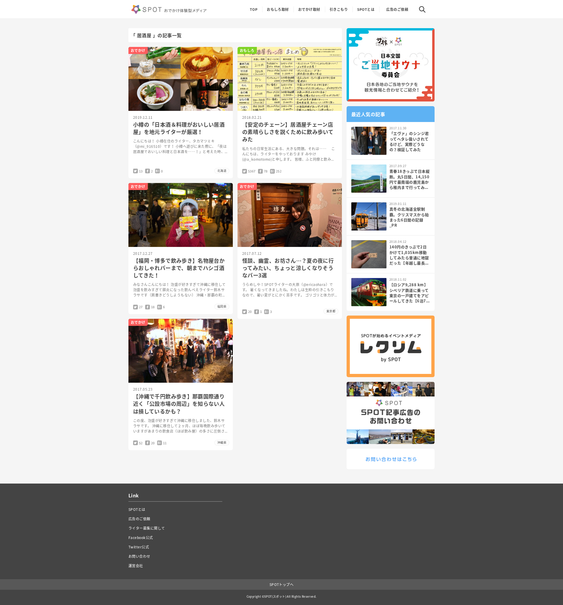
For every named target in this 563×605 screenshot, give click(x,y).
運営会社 (135, 565)
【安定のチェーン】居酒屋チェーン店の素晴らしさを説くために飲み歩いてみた (287, 132)
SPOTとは (365, 9)
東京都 (330, 311)
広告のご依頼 (397, 9)
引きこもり (339, 9)
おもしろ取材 (278, 9)
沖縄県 (221, 442)
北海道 (221, 170)
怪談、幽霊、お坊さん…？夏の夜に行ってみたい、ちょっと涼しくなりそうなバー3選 (288, 268)
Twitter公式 (138, 547)
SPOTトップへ (281, 584)
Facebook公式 (140, 537)
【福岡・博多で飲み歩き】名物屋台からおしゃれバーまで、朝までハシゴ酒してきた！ (179, 268)
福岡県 (221, 306)
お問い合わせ (139, 556)
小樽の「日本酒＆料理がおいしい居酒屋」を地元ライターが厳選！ (179, 128)
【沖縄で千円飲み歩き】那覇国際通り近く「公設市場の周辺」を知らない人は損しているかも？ (179, 403)
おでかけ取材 (309, 9)
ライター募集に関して (146, 528)
